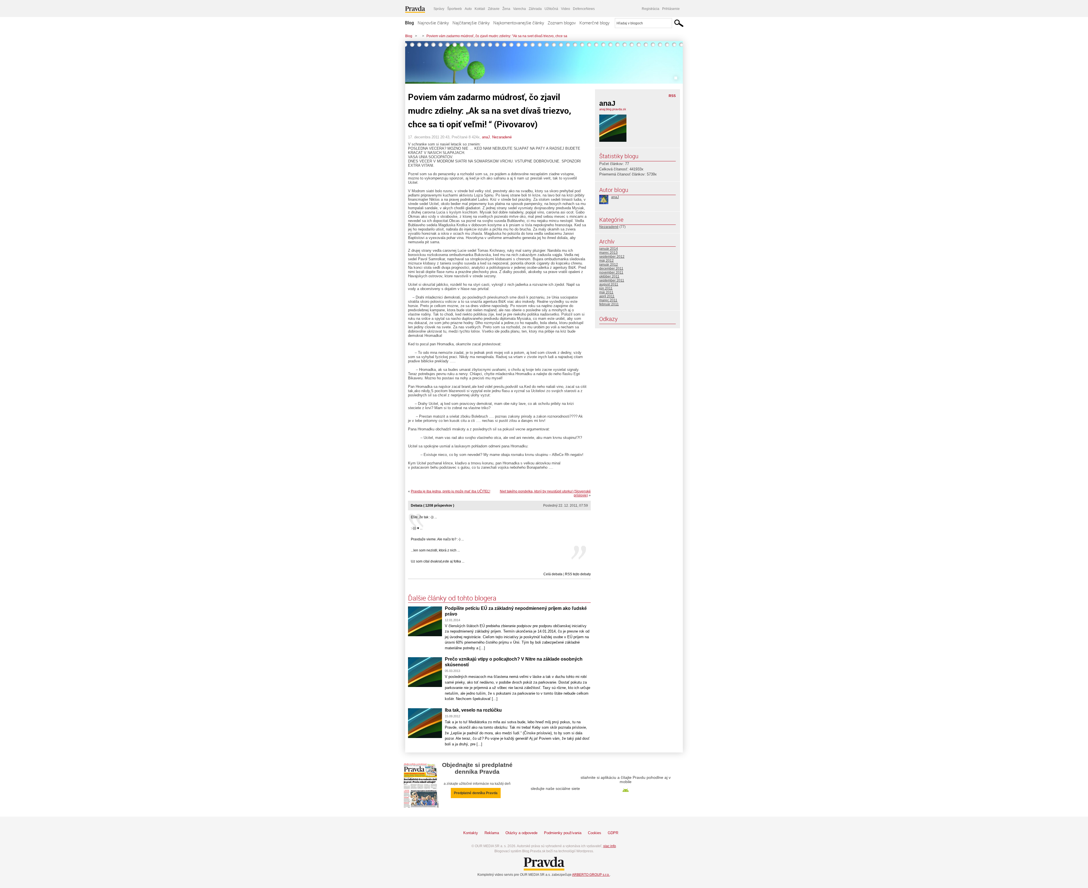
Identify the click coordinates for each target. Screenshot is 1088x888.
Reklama (491, 833)
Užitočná (551, 9)
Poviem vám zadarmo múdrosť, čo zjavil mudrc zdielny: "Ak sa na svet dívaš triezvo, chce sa (496, 36)
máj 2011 (606, 292)
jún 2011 (606, 288)
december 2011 (611, 268)
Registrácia (650, 9)
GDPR (613, 833)
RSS (672, 96)
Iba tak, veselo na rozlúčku (473, 710)
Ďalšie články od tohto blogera (452, 597)
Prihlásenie (671, 9)
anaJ (486, 137)
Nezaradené (502, 137)
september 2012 (611, 257)
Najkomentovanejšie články (518, 23)
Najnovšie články (433, 23)
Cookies (594, 833)
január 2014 (608, 249)
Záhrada (535, 9)
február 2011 (609, 304)
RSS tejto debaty (578, 574)
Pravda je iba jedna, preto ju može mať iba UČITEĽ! (450, 491)
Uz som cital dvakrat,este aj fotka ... (437, 561)
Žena (506, 9)
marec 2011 (608, 300)
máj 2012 (606, 261)
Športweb (454, 9)
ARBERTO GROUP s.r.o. (591, 875)
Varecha (519, 9)
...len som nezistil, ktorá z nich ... (435, 550)
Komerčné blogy (594, 23)
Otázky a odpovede (521, 833)
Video (565, 9)
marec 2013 (608, 253)
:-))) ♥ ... (416, 528)
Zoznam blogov (562, 23)
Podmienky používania (562, 833)
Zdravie (494, 9)
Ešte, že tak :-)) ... (424, 517)
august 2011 (608, 284)
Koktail (480, 9)
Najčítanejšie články (471, 23)
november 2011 (611, 272)
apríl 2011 (607, 296)
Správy (439, 9)
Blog (409, 23)
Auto (468, 9)
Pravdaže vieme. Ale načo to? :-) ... (437, 539)
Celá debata (552, 574)
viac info (609, 846)
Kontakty (470, 833)
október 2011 (609, 276)
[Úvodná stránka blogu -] (544, 62)
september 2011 (611, 280)
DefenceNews (584, 9)
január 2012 (608, 265)
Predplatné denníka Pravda (476, 793)
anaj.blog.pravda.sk (612, 109)
